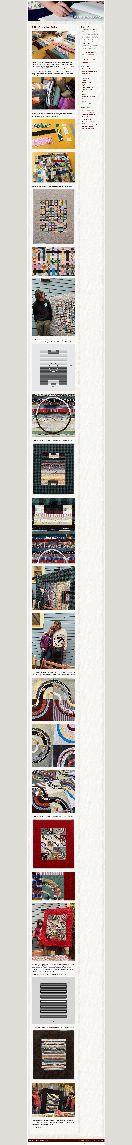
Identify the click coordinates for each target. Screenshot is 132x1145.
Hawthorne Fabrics (87, 119)
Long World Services (88, 110)
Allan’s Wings (86, 62)
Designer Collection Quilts (89, 71)
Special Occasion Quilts (50, 1132)
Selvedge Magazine (87, 126)
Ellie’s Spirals (86, 43)
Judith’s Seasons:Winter (89, 60)
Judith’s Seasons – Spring (89, 29)
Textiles (84, 99)
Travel (84, 101)
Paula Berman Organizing (89, 124)
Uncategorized (86, 103)
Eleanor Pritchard (87, 117)
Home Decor (85, 78)
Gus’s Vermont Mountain (89, 52)
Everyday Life (86, 73)
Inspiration (85, 80)
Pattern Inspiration (87, 87)
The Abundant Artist (88, 128)
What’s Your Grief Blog (88, 114)
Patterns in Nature (87, 89)
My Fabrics (85, 85)
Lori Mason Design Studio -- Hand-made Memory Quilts (34, 3)
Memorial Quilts (86, 82)
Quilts (41, 1132)
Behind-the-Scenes (87, 69)
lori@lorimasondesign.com (40, 1140)
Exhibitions (85, 76)
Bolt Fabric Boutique (88, 112)
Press (83, 92)
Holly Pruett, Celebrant (88, 121)
